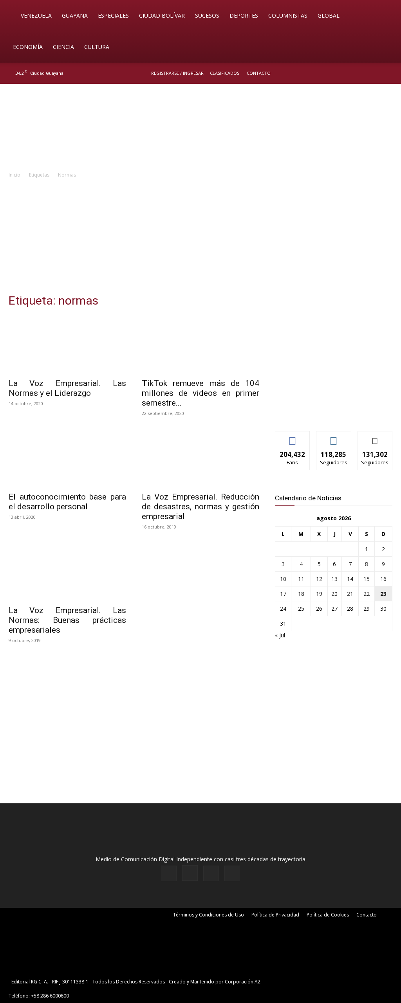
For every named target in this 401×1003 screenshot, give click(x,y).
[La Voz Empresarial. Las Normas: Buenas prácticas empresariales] (67, 572)
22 (366, 593)
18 (301, 593)
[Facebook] (348, 73)
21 (350, 593)
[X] (374, 73)
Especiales (113, 15)
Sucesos (207, 15)
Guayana (75, 15)
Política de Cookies (328, 914)
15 (366, 579)
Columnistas (287, 15)
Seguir (333, 437)
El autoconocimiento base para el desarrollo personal (67, 501)
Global (329, 15)
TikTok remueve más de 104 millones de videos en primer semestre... (200, 393)
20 (334, 593)
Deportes (243, 15)
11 (301, 579)
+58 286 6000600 (50, 995)
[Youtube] (387, 73)
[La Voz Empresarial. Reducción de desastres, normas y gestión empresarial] (200, 458)
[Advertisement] (200, 238)
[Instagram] (361, 73)
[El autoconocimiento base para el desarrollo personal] (67, 458)
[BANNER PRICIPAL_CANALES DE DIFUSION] (200, 128)
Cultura (96, 47)
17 (283, 593)
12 (319, 579)
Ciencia (63, 47)
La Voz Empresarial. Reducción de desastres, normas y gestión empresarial (200, 506)
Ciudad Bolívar (162, 15)
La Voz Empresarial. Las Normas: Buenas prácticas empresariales (67, 620)
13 (334, 579)
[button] (383, 16)
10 (283, 579)
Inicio (14, 174)
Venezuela (36, 15)
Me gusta (293, 437)
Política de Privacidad (275, 914)
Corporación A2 (242, 981)
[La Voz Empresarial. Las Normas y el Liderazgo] (67, 344)
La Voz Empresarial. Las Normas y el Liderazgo (67, 388)
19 (319, 593)
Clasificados (224, 73)
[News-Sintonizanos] (333, 412)
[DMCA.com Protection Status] (322, 981)
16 (383, 579)
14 (350, 579)
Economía (28, 47)
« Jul (280, 635)
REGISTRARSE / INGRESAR (177, 73)
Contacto (259, 73)
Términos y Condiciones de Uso (208, 914)
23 (383, 593)
